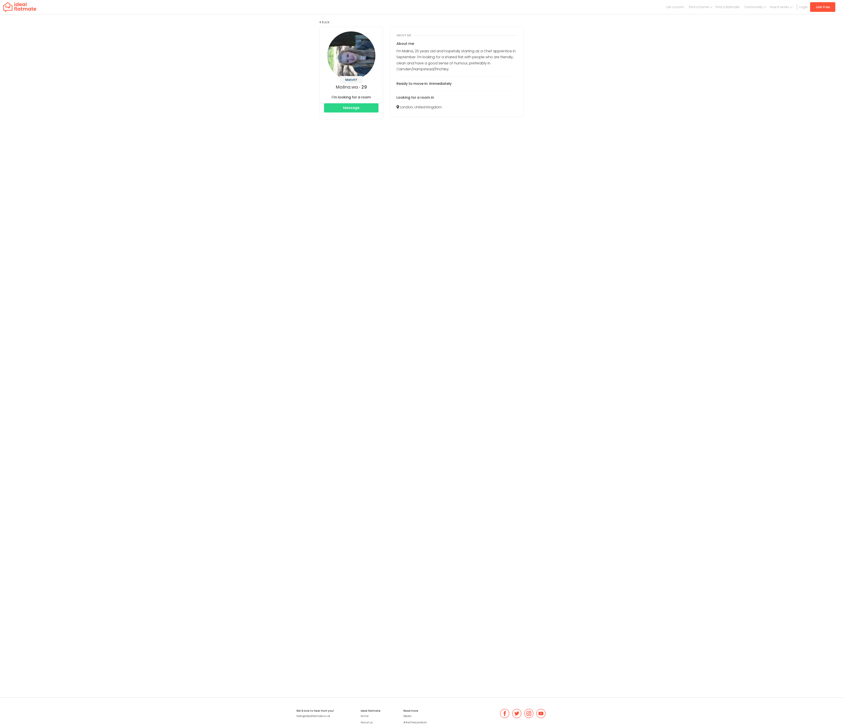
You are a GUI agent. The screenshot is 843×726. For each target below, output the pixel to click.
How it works (779, 7)
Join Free (823, 7)
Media (407, 716)
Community (753, 7)
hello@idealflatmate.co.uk (313, 716)
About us (367, 722)
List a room (675, 7)
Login (803, 7)
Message (351, 107)
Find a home (699, 7)
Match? (351, 80)
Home (365, 716)
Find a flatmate (727, 7)
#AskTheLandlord (415, 722)
